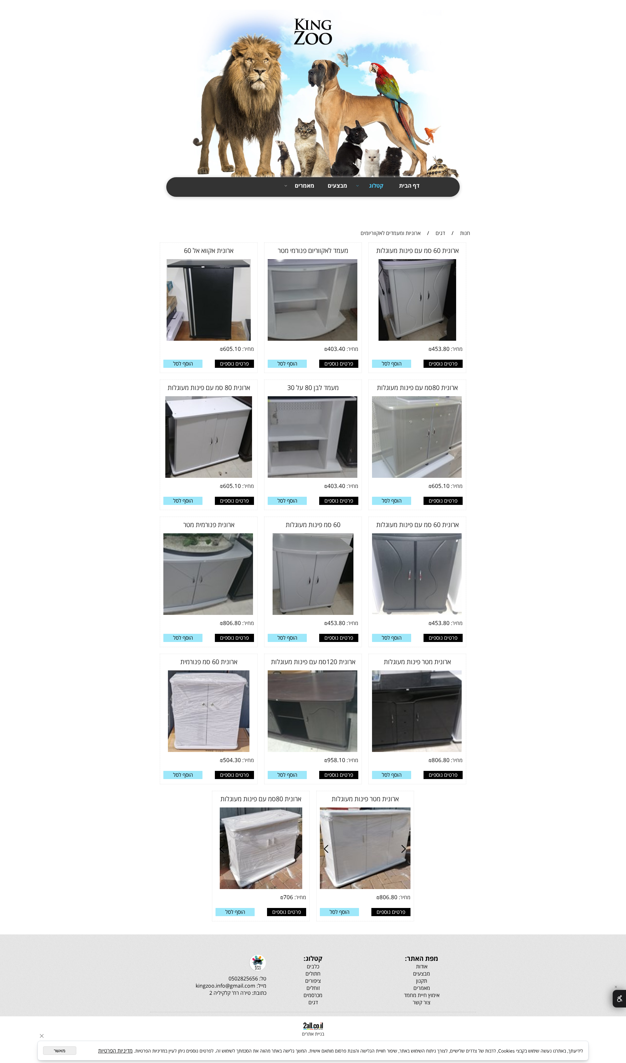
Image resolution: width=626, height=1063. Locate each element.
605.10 (232, 348)
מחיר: (456, 348)
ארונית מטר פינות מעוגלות (417, 661)
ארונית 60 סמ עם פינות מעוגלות (417, 250)
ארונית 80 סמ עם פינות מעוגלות (209, 387)
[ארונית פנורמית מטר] (191, 613)
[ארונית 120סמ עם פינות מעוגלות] (296, 751)
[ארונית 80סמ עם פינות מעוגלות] (416, 476)
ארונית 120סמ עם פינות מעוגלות (313, 661)
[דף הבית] (313, 95)
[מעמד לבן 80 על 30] (297, 476)
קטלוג (376, 185)
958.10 (336, 760)
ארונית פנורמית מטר (208, 524)
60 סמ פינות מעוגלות (313, 524)
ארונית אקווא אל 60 (208, 250)
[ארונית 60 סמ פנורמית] (208, 751)
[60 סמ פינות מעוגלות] (313, 613)
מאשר (60, 1050)
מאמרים (304, 185)
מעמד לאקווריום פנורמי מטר (313, 250)
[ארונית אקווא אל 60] (209, 339)
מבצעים (337, 185)
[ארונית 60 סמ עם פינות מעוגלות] (417, 339)
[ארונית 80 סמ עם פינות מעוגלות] (208, 476)
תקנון (469, 202)
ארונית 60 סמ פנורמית (208, 661)
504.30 (232, 760)
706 (288, 897)
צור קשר (466, 214)
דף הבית (409, 185)
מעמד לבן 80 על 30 (313, 387)
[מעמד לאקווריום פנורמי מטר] (292, 339)
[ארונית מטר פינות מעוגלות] (401, 751)
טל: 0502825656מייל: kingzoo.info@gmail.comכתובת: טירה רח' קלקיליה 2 (231, 985)
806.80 (232, 623)
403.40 (336, 348)
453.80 (441, 348)
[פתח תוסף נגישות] (619, 999)
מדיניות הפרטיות (115, 1050)
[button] (391, 364)
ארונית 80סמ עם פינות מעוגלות (417, 387)
